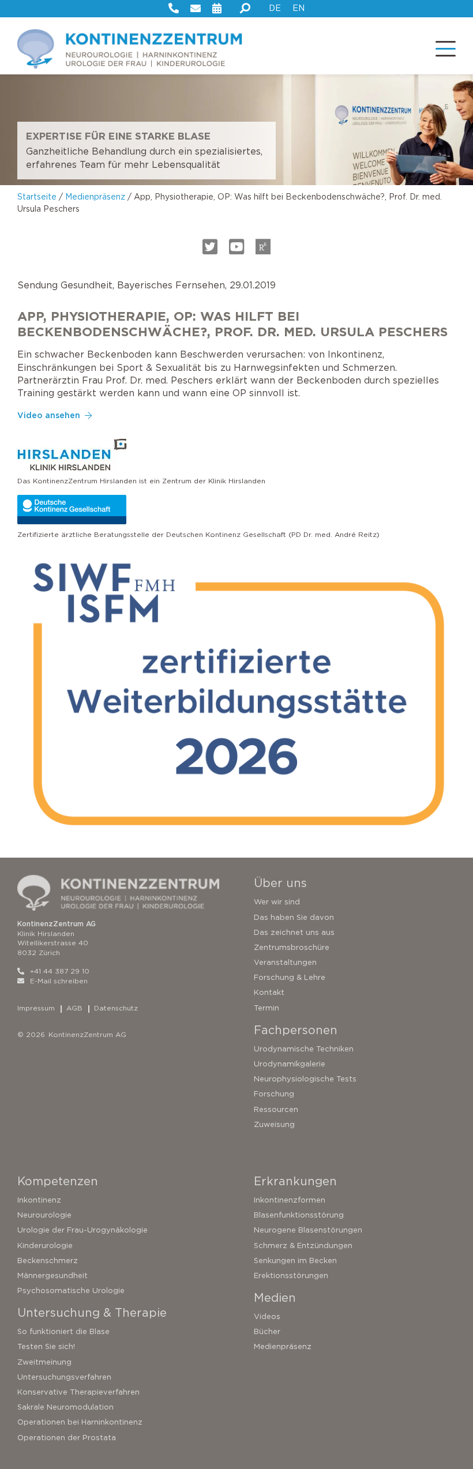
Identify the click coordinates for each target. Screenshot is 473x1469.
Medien (275, 1297)
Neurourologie (44, 1215)
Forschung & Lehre (289, 977)
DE (275, 8)
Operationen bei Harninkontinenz (79, 1422)
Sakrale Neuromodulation (65, 1407)
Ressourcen (276, 1109)
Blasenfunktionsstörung (299, 1215)
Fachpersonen (295, 1030)
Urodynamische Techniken (304, 1049)
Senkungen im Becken (295, 1260)
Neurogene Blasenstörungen (308, 1230)
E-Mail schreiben (59, 981)
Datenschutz (116, 1008)
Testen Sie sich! (46, 1346)
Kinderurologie (45, 1245)
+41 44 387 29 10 (59, 971)
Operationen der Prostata (66, 1437)
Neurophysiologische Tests (305, 1078)
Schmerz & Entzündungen (303, 1245)
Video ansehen (48, 415)
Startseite (37, 196)
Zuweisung (274, 1124)
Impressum (36, 1008)
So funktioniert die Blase (63, 1331)
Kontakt (269, 992)
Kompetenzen (57, 1181)
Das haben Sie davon (294, 917)
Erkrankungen (295, 1181)
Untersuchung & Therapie (92, 1312)
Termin (266, 1008)
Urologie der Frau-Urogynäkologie (82, 1230)
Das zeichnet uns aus (294, 932)
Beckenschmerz (47, 1260)
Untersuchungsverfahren (64, 1377)
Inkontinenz (39, 1200)
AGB (74, 1008)
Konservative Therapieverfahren (78, 1392)
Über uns (280, 883)
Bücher (267, 1331)
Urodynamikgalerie (289, 1064)
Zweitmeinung (44, 1362)
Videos (267, 1316)
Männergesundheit (52, 1275)
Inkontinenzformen (289, 1200)
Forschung (274, 1093)
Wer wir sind (277, 901)
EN (298, 8)
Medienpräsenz (95, 196)
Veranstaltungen (285, 962)
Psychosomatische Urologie (71, 1290)
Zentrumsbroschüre (291, 947)
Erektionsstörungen (291, 1275)
